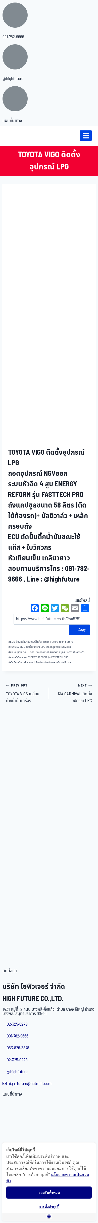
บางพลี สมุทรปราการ (61, 652)
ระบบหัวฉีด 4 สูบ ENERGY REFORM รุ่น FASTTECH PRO (38, 657)
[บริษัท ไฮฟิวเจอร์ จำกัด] (15, 136)
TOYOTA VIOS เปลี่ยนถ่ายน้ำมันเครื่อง (22, 693)
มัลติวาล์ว (78, 652)
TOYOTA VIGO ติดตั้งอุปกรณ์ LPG (26, 647)
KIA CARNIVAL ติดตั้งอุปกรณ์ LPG (75, 693)
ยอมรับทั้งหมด (49, 1192)
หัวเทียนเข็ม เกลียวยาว (20, 662)
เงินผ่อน (38, 662)
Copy (81, 629)
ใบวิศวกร (66, 662)
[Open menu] (86, 135)
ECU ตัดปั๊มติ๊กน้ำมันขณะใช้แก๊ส (25, 642)
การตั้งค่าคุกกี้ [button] (49, 1206)
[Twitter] (55, 609)
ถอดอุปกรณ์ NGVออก (58, 647)
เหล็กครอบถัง (52, 662)
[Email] (75, 609)
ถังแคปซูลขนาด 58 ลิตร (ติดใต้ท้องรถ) (28, 652)
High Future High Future (57, 642)
